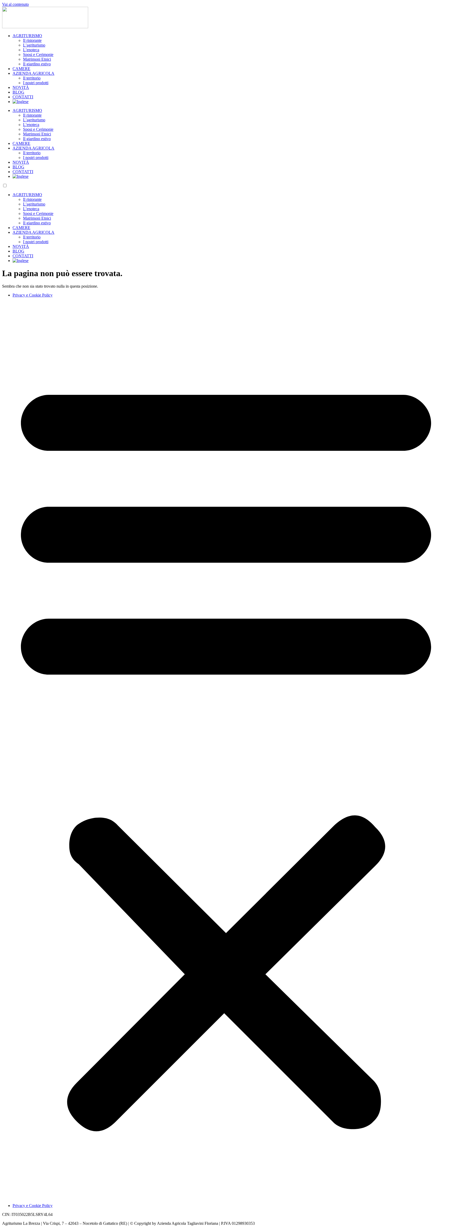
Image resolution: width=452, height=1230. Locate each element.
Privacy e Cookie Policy (33, 295)
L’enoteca (31, 50)
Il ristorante (32, 40)
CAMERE (21, 68)
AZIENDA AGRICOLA (33, 73)
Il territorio (32, 78)
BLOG (18, 92)
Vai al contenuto (15, 4)
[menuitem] (21, 101)
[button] (226, 750)
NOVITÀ (21, 87)
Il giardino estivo (37, 64)
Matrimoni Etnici (37, 59)
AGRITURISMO (27, 35)
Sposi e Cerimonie (38, 54)
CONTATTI (23, 97)
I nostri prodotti (35, 83)
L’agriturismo (34, 45)
